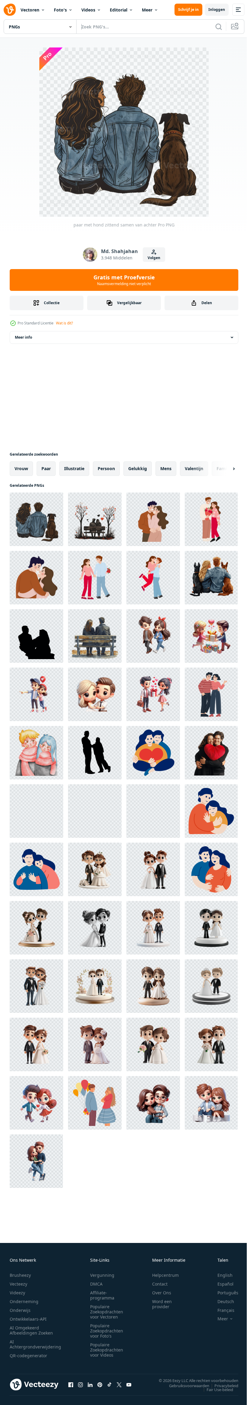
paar (46, 468)
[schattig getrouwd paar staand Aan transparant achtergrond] (95, 869)
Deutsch (221, 1301)
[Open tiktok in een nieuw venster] (109, 1384)
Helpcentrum (165, 1275)
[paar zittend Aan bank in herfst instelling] (95, 636)
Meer (147, 10)
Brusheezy (20, 1275)
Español (221, 1284)
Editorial (118, 10)
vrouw (21, 468)
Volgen (154, 257)
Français (221, 1310)
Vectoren (30, 10)
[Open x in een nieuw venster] (119, 1384)
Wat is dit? (64, 323)
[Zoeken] (218, 26)
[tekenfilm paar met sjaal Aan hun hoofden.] (36, 752)
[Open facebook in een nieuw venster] (70, 1384)
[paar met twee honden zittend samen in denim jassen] (211, 577)
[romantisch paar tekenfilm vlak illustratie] (153, 519)
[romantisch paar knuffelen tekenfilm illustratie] (211, 694)
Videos (88, 10)
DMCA (96, 1284)
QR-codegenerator (28, 1355)
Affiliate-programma (102, 1295)
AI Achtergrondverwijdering (35, 1344)
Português (223, 1293)
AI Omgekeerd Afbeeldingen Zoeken (31, 1330)
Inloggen (216, 9)
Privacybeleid (222, 1385)
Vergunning (102, 1275)
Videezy (17, 1293)
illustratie (74, 468)
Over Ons (161, 1293)
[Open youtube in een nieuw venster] (128, 1384)
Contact (160, 1284)
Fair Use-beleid (215, 1389)
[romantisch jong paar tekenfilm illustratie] (95, 577)
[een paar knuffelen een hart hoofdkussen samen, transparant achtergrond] (211, 752)
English (220, 1275)
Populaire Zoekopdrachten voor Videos (106, 1350)
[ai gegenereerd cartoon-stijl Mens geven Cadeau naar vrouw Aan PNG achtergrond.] (211, 636)
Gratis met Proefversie (124, 280)
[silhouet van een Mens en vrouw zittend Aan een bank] (36, 636)
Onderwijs (20, 1310)
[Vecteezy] (10, 10)
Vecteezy (18, 1284)
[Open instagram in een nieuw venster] (80, 1384)
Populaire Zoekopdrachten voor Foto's (106, 1331)
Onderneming (24, 1301)
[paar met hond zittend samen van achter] (36, 519)
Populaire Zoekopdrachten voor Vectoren (106, 1312)
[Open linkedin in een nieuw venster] (90, 1384)
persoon (106, 468)
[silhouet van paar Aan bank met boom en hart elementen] (95, 519)
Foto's (60, 10)
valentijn (194, 468)
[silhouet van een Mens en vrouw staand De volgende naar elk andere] (95, 752)
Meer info (23, 337)
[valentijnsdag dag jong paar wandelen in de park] (153, 811)
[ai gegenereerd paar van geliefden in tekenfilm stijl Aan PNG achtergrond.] (153, 636)
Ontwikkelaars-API (28, 1319)
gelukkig (137, 468)
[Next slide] (224, 468)
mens (165, 468)
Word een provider (162, 1304)
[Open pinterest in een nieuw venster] (99, 1384)
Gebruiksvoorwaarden (185, 1385)
